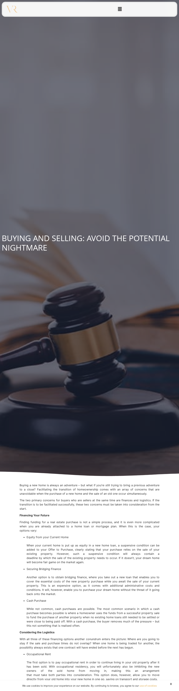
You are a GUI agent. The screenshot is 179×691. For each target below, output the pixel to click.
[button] (119, 9)
